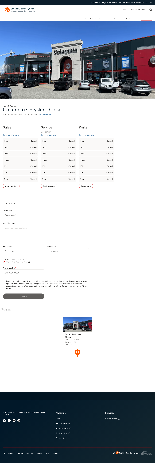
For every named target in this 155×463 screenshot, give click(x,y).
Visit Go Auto (61, 423)
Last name (52, 246)
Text (17, 262)
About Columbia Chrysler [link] (95, 19)
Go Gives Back (62, 428)
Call (7, 262)
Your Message (9, 223)
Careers (59, 438)
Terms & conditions (25, 453)
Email (28, 262)
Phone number (9, 268)
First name (8, 246)
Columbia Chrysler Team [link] (123, 19)
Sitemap (56, 453)
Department (8, 210)
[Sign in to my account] (151, 2)
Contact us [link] (146, 19)
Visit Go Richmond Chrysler (134, 9)
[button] (77, 353)
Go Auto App (61, 433)
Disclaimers (8, 453)
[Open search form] (150, 9)
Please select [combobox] (10, 215)
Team (58, 419)
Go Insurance (111, 419)
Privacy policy (43, 453)
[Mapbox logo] (6, 309)
